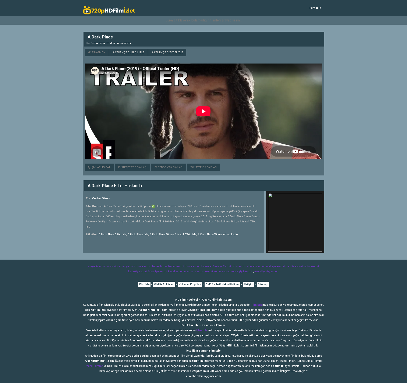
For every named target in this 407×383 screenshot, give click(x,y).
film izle (202, 330)
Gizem (106, 198)
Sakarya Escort (222, 266)
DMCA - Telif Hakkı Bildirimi (222, 284)
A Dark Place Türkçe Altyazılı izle (218, 234)
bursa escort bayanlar (198, 266)
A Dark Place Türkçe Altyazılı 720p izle (172, 234)
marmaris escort (194, 271)
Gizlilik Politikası (164, 284)
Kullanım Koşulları (190, 284)
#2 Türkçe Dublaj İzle (128, 52)
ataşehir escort (97, 266)
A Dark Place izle (138, 234)
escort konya (213, 271)
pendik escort (294, 266)
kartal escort (311, 266)
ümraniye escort (157, 271)
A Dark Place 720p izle (112, 234)
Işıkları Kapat (100, 167)
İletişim (248, 284)
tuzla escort (239, 266)
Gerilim (96, 198)
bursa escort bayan (148, 266)
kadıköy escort (137, 271)
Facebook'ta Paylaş (169, 167)
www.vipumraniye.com (121, 266)
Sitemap (263, 284)
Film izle (315, 8)
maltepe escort (275, 266)
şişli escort (245, 271)
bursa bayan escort (172, 266)
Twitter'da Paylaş (204, 167)
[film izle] (109, 8)
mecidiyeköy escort (266, 271)
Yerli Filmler (94, 365)
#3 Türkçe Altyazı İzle (167, 52)
